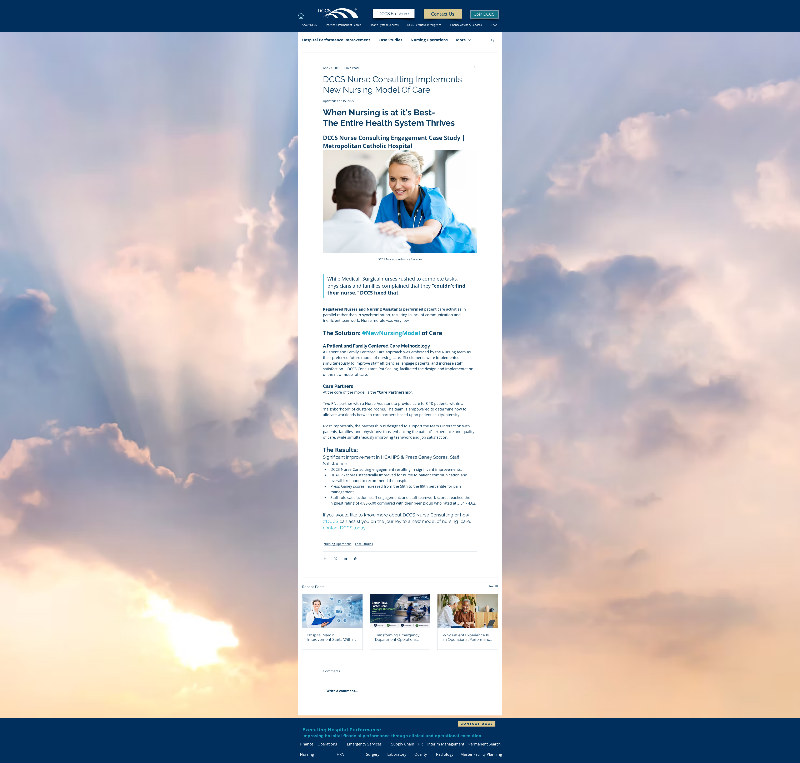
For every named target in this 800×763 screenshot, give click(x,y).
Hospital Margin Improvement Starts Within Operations (331, 637)
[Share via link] (356, 558)
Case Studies (390, 40)
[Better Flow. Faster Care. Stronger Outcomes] (400, 611)
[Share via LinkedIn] (345, 558)
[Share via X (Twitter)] (335, 558)
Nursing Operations (429, 40)
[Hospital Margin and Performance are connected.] (332, 611)
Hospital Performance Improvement (336, 40)
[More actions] (474, 67)
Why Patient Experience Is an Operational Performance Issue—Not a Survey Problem (467, 637)
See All (493, 586)
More (461, 40)
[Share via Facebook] (325, 558)
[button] (493, 40)
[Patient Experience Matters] (468, 611)
